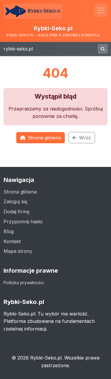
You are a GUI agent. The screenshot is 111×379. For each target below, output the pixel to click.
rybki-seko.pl (18, 49)
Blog (9, 231)
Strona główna (44, 138)
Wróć (85, 138)
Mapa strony (18, 251)
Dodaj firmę (16, 211)
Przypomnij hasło (23, 222)
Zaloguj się (15, 201)
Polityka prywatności (24, 282)
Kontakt (12, 241)
